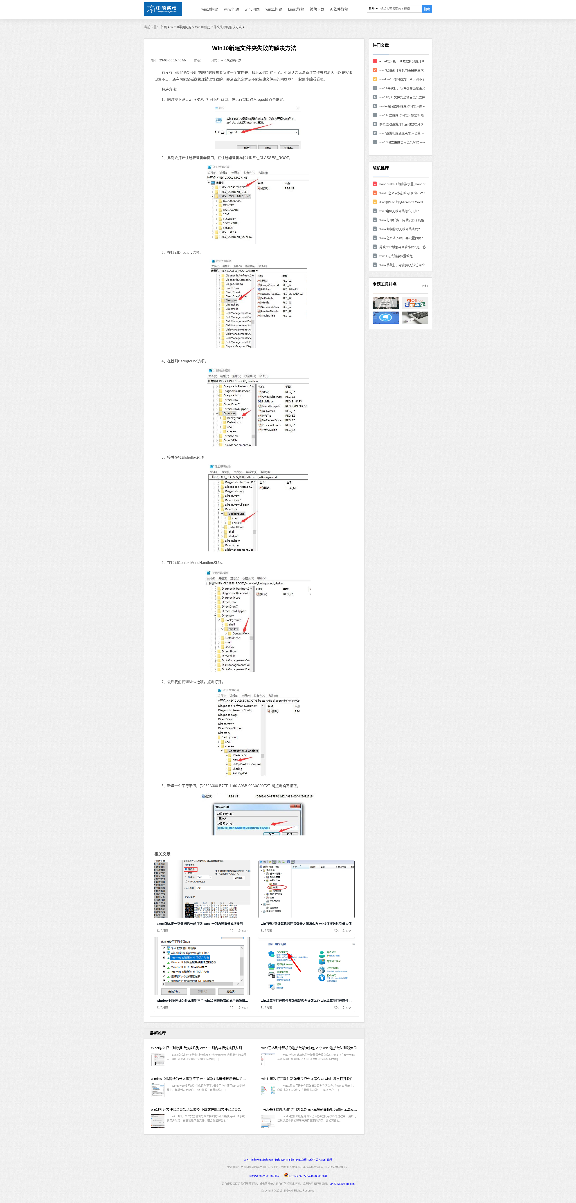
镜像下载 (317, 9)
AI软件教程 (339, 9)
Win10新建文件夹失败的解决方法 (218, 27)
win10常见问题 (181, 27)
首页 (164, 27)
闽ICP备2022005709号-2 (264, 1176)
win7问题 (231, 9)
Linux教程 (296, 9)
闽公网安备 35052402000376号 (307, 1176)
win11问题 (274, 9)
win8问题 (252, 9)
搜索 (427, 9)
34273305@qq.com (342, 1183)
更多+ (424, 286)
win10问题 (209, 9)
